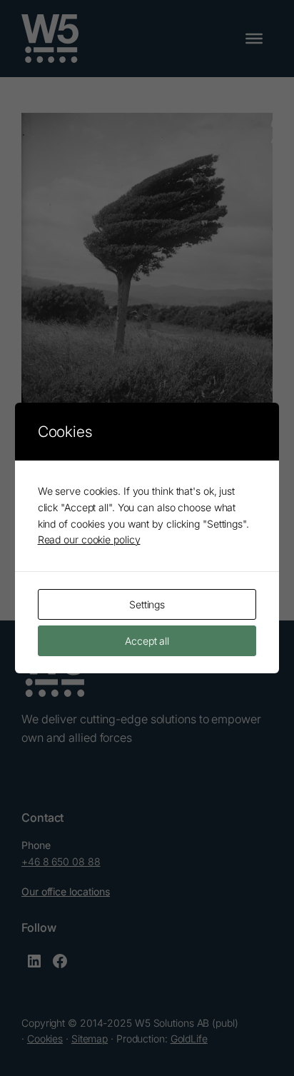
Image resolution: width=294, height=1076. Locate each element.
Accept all (147, 641)
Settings (147, 604)
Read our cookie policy (89, 539)
